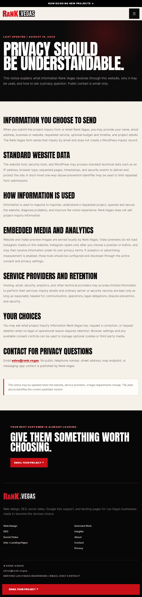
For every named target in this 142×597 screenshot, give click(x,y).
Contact (79, 542)
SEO (5, 531)
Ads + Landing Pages (15, 542)
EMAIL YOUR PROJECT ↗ (23, 589)
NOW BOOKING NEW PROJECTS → (71, 3)
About (78, 537)
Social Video (10, 537)
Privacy (78, 548)
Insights (79, 531)
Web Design (10, 525)
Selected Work (83, 525)
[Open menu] (134, 13)
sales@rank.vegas (25, 360)
